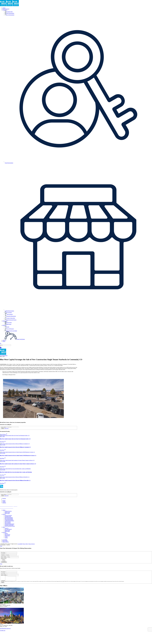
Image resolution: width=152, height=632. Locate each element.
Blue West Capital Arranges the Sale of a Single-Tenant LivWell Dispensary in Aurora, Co (18, 455)
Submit (2, 428)
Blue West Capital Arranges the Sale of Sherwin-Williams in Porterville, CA (15, 480)
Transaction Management (9, 523)
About (3, 527)
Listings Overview (8, 511)
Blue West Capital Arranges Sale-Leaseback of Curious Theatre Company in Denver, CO (18, 463)
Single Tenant (7, 512)
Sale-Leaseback (8, 522)
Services (4, 514)
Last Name (3, 553)
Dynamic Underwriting (9, 524)
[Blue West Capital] (9, 5)
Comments (3, 580)
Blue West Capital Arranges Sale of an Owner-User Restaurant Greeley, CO (15, 438)
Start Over (6, 428)
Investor (3, 560)
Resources (4, 532)
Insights (6, 533)
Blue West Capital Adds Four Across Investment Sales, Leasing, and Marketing (16, 472)
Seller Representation (9, 517)
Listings (3, 510)
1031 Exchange (8, 521)
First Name (3, 552)
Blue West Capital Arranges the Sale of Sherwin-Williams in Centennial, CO (15, 447)
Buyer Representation (9, 518)
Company (3, 554)
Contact (6, 537)
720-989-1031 (2, 630)
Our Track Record (8, 529)
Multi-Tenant (7, 513)
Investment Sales (8, 516)
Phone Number (4, 557)
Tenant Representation (9, 519)
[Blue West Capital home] (3, 354)
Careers (6, 536)
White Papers (7, 535)
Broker (3, 559)
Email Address (4, 427)
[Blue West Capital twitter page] (2, 499)
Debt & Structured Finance (10, 526)
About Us (6, 528)
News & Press (7, 534)
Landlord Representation (9, 520)
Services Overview (8, 515)
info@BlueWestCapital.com (5, 628)
